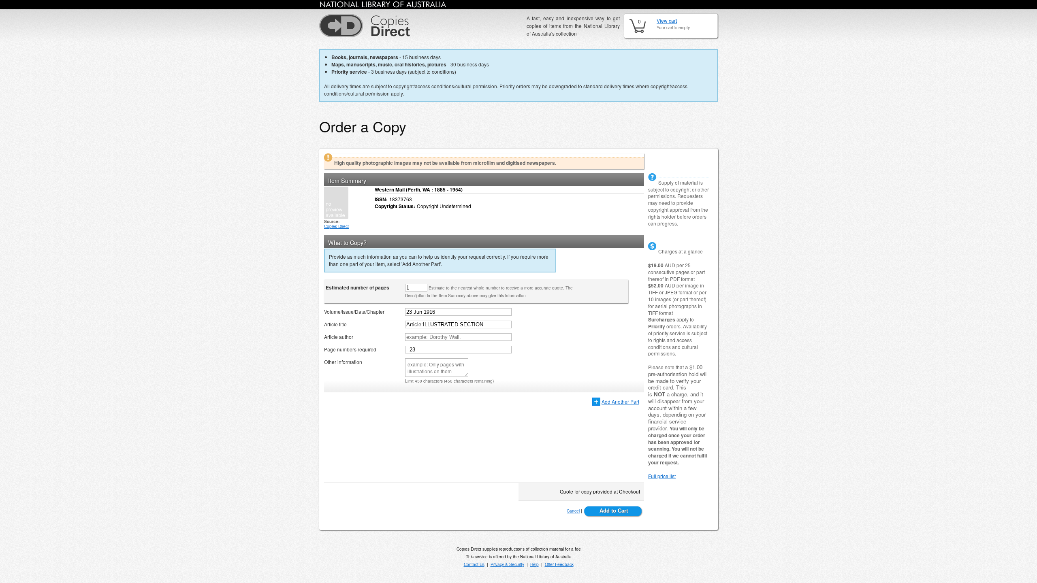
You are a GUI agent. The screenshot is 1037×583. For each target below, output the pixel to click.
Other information (343, 361)
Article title (335, 324)
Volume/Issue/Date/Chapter (354, 311)
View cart (667, 20)
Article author (338, 336)
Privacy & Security (507, 564)
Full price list (662, 475)
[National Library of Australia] (383, 5)
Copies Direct (336, 226)
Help (534, 564)
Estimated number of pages (357, 287)
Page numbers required (350, 349)
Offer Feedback (559, 564)
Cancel (573, 511)
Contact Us (474, 564)
